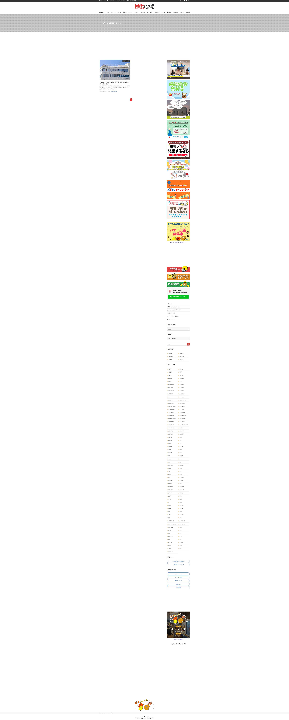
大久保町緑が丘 (183, 418)
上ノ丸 (181, 381)
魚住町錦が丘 (182, 393)
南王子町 (170, 542)
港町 (180, 539)
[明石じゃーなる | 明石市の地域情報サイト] (144, 6)
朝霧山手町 (182, 378)
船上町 (181, 527)
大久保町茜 (170, 400)
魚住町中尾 (182, 390)
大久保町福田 (182, 412)
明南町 (181, 545)
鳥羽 (169, 477)
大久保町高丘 (182, 406)
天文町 (181, 474)
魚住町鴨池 (182, 384)
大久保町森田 (171, 421)
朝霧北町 (170, 372)
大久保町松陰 (171, 415)
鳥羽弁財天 (182, 480)
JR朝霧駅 (170, 353)
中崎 (180, 483)
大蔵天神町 (170, 431)
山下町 (169, 548)
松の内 (181, 536)
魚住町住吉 (182, 387)
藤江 (169, 517)
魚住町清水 (170, 387)
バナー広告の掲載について (174, 310)
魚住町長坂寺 (171, 390)
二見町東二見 (171, 520)
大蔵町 (181, 437)
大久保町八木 (182, 421)
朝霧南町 (170, 378)
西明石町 (170, 493)
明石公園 (181, 369)
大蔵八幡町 (170, 434)
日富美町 (181, 514)
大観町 (169, 462)
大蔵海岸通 (182, 428)
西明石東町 (170, 486)
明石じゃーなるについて (174, 307)
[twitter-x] (181, 1)
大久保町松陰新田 (183, 415)
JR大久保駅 (182, 356)
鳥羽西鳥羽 (182, 477)
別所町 (169, 530)
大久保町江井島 (183, 400)
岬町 (169, 539)
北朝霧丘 (170, 446)
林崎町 (181, 502)
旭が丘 (169, 381)
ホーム (170, 303)
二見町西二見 (182, 520)
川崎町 (169, 443)
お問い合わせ (171, 313)
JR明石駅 (181, 353)
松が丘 (181, 533)
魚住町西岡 (170, 393)
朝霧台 (181, 372)
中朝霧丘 (170, 483)
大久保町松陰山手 (172, 418)
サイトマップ (171, 319)
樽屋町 (169, 474)
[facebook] (179, 1)
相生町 (169, 369)
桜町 (180, 452)
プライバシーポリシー (173, 316)
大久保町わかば (171, 428)
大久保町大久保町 (172, 406)
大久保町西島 (182, 409)
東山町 (181, 511)
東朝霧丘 (170, 505)
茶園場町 (170, 452)
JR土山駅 (181, 359)
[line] (185, 1)
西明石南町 (170, 489)
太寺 (180, 462)
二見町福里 (170, 527)
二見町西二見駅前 (172, 524)
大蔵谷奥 (170, 437)
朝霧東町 (181, 375)
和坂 (180, 440)
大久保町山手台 (171, 424)
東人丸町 (181, 508)
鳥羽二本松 (170, 480)
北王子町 (181, 446)
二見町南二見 (182, 524)
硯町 (180, 459)
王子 (169, 397)
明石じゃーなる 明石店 (178, 639)
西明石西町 (182, 486)
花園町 (181, 499)
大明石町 (181, 397)
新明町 (169, 459)
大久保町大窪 (182, 403)
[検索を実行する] (188, 344)
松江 (169, 533)
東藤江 (169, 511)
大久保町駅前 (171, 403)
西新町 (169, 496)
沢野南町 (181, 455)
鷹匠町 (181, 468)
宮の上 (169, 545)
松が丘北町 (170, 536)
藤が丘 (181, 517)
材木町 (181, 449)
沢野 (169, 455)
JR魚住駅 (170, 359)
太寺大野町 (170, 465)
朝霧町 (169, 375)
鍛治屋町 (170, 440)
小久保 (169, 449)
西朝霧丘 (181, 493)
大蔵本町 (181, 434)
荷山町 (181, 496)
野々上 (169, 499)
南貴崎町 (181, 542)
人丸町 (169, 514)
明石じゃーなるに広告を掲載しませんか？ (178, 242)
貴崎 (180, 443)
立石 (169, 471)
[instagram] (183, 1)
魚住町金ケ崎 (171, 384)
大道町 (169, 468)
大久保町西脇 (171, 412)
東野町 (169, 508)
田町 (180, 471)
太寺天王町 (182, 465)
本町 (180, 530)
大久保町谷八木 (171, 409)
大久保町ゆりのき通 (184, 424)
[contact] (187, 1)
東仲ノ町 (181, 505)
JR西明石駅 (170, 356)
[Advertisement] (144, 43)
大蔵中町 (181, 431)
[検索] (189, 1)
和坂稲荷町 (170, 551)
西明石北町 (182, 489)
